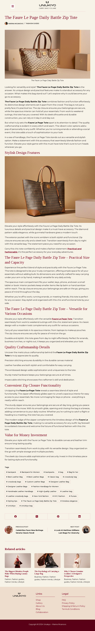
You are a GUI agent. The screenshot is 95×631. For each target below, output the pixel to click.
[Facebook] (15, 516)
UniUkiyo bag (25, 506)
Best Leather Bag (14, 477)
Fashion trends (11, 582)
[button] (21, 6)
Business (38, 577)
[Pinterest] (58, 516)
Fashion (8, 579)
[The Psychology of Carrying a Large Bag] (47, 560)
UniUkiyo (11, 506)
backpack (11, 472)
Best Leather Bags (35, 477)
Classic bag (53, 477)
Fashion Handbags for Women (45, 486)
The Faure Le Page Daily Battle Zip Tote (39, 501)
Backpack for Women (30, 472)
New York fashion (40, 496)
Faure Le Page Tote (62, 319)
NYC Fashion (58, 496)
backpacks (49, 472)
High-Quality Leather (46, 491)
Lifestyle (20, 582)
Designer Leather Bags (16, 486)
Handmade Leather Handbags (19, 491)
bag (60, 472)
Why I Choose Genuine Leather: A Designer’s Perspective (73, 573)
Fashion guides (32, 23)
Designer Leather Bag (59, 482)
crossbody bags (13, 482)
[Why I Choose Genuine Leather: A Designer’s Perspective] (77, 560)
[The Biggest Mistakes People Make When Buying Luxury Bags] (18, 560)
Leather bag (66, 491)
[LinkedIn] (79, 516)
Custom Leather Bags (35, 482)
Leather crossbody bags (17, 496)
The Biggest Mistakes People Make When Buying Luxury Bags (16, 573)
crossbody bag (70, 477)
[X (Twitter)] (37, 516)
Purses (73, 496)
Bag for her (72, 472)
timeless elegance (68, 501)
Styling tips (11, 501)
